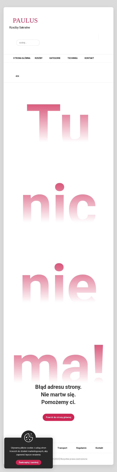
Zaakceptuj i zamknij (28, 462)
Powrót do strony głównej (58, 417)
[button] (36, 42)
